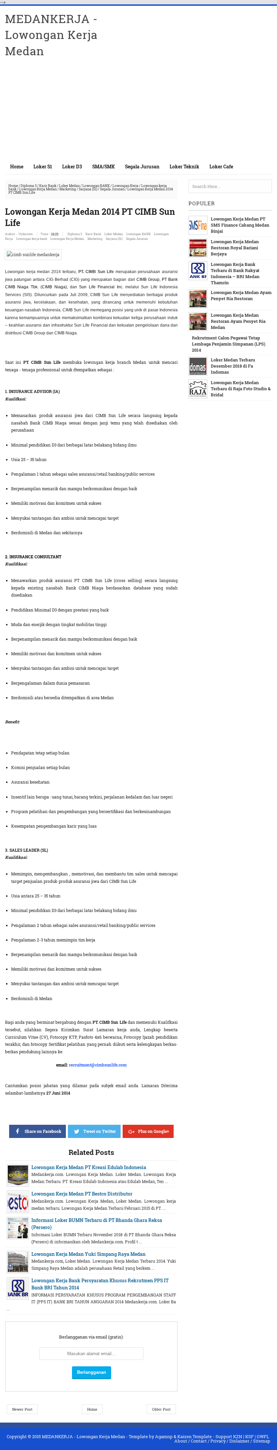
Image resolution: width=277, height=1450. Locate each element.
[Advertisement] (193, 106)
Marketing (67, 189)
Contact (199, 1441)
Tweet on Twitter (99, 1131)
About (180, 1441)
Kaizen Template (194, 1436)
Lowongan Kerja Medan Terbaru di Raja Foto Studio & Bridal (241, 388)
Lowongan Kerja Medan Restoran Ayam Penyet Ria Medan (238, 321)
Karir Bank (47, 186)
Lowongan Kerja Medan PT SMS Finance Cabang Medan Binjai (240, 225)
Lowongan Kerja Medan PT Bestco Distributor (81, 1193)
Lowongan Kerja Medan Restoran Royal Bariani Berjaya (235, 248)
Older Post (161, 1409)
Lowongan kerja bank (31, 239)
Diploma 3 (28, 186)
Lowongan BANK (96, 186)
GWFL (263, 1436)
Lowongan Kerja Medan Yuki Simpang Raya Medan (88, 1254)
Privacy (218, 1441)
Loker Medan (69, 186)
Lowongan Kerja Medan (38, 189)
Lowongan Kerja (125, 186)
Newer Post (22, 1409)
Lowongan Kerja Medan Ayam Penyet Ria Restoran (241, 295)
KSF (249, 1436)
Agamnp (164, 1436)
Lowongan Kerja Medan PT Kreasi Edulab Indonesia (88, 1167)
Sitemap (261, 1441)
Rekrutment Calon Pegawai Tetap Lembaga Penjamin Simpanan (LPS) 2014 (229, 344)
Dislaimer (239, 1441)
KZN (237, 1436)
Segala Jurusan (112, 189)
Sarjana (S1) (88, 189)
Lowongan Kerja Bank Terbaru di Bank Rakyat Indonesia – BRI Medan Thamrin (235, 273)
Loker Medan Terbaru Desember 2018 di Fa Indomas (233, 366)
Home (16, 166)
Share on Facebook (43, 1131)
